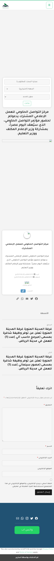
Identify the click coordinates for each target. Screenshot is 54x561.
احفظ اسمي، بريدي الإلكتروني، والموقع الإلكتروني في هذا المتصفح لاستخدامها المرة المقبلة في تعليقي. (28, 485)
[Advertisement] (27, 44)
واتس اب (27, 530)
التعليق (48, 404)
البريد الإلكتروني (44, 457)
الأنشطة (44, 313)
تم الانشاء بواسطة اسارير (27, 558)
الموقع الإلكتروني (45, 469)
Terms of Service (26, 552)
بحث (27, 103)
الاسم (48, 446)
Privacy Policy (48, 549)
